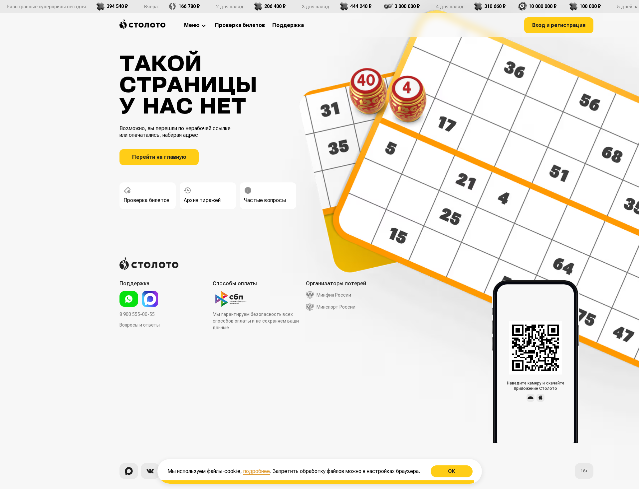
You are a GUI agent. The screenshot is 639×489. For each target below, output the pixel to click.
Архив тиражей (202, 200)
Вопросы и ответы (139, 325)
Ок (451, 471)
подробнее (256, 471)
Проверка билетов (146, 200)
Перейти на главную (159, 157)
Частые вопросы (265, 200)
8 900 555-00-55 (137, 314)
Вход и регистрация (558, 25)
